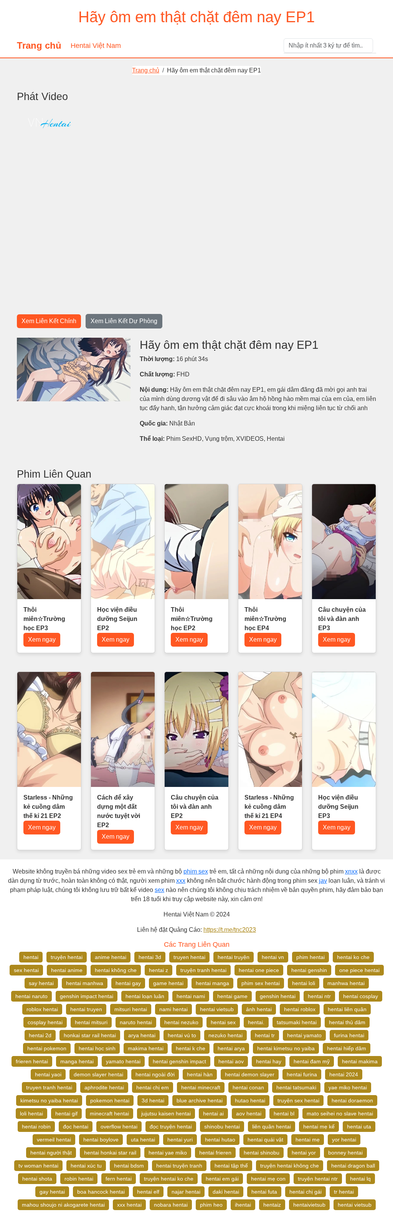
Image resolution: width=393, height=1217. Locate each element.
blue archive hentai (200, 1100)
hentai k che (190, 1048)
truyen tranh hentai (49, 1087)
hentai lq (360, 1179)
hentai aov (231, 1061)
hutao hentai (250, 1100)
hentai (30, 957)
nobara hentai (171, 1205)
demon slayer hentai (98, 1074)
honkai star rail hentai (90, 1035)
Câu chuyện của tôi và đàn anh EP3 (342, 618)
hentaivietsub (309, 1205)
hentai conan (248, 1087)
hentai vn (273, 957)
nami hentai (173, 1009)
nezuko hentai (225, 1035)
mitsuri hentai (130, 1009)
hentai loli (303, 983)
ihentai (243, 1205)
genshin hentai (278, 996)
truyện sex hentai (298, 1100)
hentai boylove (101, 1140)
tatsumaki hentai (297, 1022)
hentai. (256, 1022)
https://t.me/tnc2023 (229, 929)
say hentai (41, 983)
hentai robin (36, 1126)
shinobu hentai (222, 1126)
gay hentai (52, 1192)
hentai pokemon (46, 1048)
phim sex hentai (260, 983)
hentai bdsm (129, 1166)
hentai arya (231, 1048)
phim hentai (310, 957)
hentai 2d (40, 1035)
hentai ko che (353, 957)
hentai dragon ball (353, 1166)
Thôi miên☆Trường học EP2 (192, 618)
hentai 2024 (343, 1074)
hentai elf (148, 1192)
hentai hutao (220, 1140)
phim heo (211, 1205)
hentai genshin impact (179, 1061)
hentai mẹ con (268, 1179)
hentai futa (264, 1192)
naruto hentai (136, 1022)
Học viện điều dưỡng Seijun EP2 (117, 618)
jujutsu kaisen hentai (166, 1113)
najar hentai (186, 1192)
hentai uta (359, 1126)
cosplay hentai (45, 1022)
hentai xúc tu (86, 1166)
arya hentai (141, 1035)
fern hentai (119, 1179)
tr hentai (344, 1192)
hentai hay (268, 1061)
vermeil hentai (54, 1140)
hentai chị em (152, 1087)
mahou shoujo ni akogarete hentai (63, 1205)
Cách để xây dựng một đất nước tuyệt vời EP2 (118, 811)
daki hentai (226, 1192)
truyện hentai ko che (168, 1179)
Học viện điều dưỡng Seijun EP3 (338, 806)
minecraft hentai (109, 1113)
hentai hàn (200, 1074)
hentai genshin (309, 970)
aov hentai (248, 1113)
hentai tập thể (231, 1166)
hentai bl (284, 1113)
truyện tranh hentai (203, 970)
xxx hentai (129, 1205)
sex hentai (26, 970)
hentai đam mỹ (312, 1061)
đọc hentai (75, 1126)
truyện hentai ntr (318, 1179)
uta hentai (143, 1140)
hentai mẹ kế (319, 1126)
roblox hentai (42, 1009)
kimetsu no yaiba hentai (49, 1100)
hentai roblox (299, 1009)
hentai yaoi (48, 1074)
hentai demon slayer (249, 1074)
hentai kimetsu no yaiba (286, 1048)
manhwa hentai (346, 983)
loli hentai (31, 1113)
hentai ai (213, 1113)
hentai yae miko (168, 1153)
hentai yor (304, 1153)
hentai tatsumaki (296, 1087)
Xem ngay (42, 639)
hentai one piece (259, 970)
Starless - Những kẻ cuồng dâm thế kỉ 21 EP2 (48, 806)
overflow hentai (119, 1126)
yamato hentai (123, 1061)
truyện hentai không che (289, 1166)
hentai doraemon (352, 1100)
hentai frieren (215, 1153)
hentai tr (265, 1035)
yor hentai (344, 1140)
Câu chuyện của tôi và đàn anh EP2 (194, 806)
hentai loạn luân (144, 996)
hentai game (232, 996)
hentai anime (67, 970)
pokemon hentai (109, 1100)
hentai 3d (150, 957)
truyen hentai (189, 957)
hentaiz (272, 1205)
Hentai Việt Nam (96, 45)
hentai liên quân (347, 1009)
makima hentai (145, 1048)
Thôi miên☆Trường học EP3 (44, 618)
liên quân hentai (271, 1126)
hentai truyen (86, 1009)
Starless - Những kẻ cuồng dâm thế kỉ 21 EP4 (269, 806)
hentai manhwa (84, 983)
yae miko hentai (348, 1087)
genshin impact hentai (86, 996)
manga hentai (77, 1061)
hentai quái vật (265, 1140)
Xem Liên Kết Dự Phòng (124, 321)
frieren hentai (32, 1061)
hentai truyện (233, 957)
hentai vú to (182, 1035)
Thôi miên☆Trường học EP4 (265, 618)
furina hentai (349, 1035)
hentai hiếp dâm (346, 1048)
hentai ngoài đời (155, 1074)
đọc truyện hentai (171, 1126)
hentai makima (360, 1061)
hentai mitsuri (91, 1022)
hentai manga (212, 983)
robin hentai (78, 1179)
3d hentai (153, 1100)
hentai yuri (180, 1140)
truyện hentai (67, 957)
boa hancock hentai (101, 1192)
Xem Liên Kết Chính (48, 321)
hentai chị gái (305, 1192)
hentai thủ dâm (347, 1022)
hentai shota (37, 1179)
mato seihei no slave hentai (340, 1113)
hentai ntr (319, 996)
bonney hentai (345, 1153)
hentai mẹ (308, 1140)
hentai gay (128, 983)
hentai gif (66, 1113)
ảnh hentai (259, 1009)
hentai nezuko (181, 1022)
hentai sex (223, 1022)
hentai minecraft (200, 1087)
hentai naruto (31, 996)
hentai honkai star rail (110, 1153)
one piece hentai (359, 970)
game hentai (168, 983)
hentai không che (116, 970)
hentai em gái (222, 1179)
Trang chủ (39, 45)
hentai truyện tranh (179, 1166)
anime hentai (110, 957)
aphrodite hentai (104, 1087)
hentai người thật (51, 1153)
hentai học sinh (97, 1048)
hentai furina (302, 1074)
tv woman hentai (38, 1166)
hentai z (158, 970)
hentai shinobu (261, 1153)
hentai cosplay (360, 996)
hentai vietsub (217, 1009)
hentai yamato (304, 1035)
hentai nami (191, 996)
